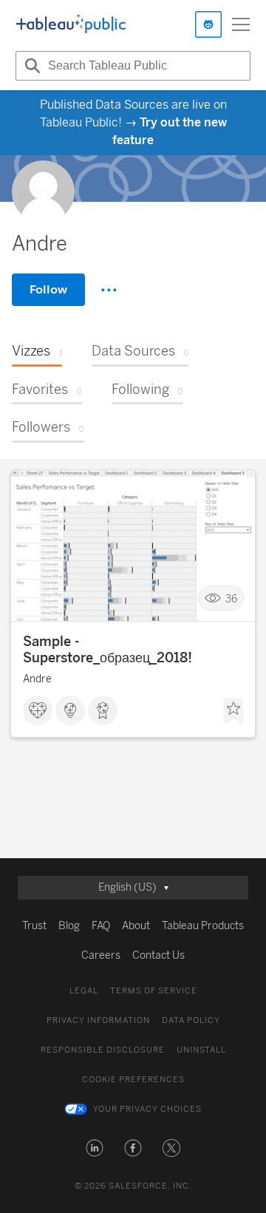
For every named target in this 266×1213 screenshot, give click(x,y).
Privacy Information (98, 1020)
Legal (83, 991)
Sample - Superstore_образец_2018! (107, 649)
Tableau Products (203, 926)
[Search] (30, 66)
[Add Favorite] (233, 712)
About (136, 926)
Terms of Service (153, 991)
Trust (34, 926)
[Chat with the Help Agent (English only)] (208, 24)
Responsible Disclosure (103, 1050)
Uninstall (201, 1050)
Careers (100, 955)
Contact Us (158, 955)
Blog (69, 926)
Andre (37, 679)
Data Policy (191, 1020)
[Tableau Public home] (71, 24)
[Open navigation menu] (241, 24)
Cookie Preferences (133, 1079)
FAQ (101, 926)
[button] (94, 1148)
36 (231, 598)
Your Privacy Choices (147, 1109)
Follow (48, 289)
